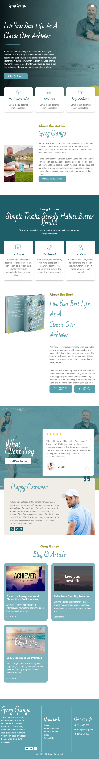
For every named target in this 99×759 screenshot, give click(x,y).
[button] (92, 5)
